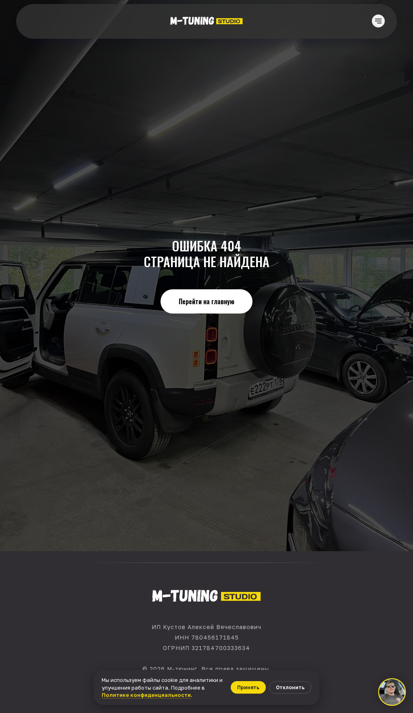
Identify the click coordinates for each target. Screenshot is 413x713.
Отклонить (290, 687)
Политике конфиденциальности (146, 695)
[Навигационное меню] (378, 21)
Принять (248, 687)
